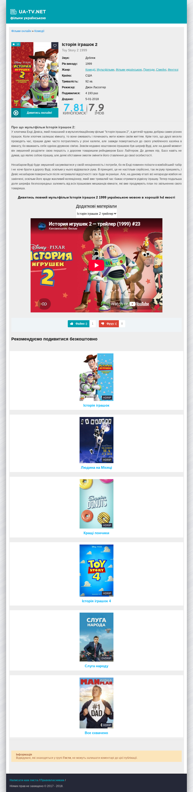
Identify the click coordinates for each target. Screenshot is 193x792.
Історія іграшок (96, 405)
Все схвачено (96, 733)
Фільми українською (129, 69)
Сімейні (161, 69)
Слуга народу (96, 666)
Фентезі (173, 69)
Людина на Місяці (96, 467)
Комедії (90, 69)
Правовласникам (52, 780)
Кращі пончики (96, 533)
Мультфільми (105, 69)
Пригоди (149, 69)
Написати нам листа (24, 780)
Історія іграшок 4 (96, 601)
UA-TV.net (29, 12)
